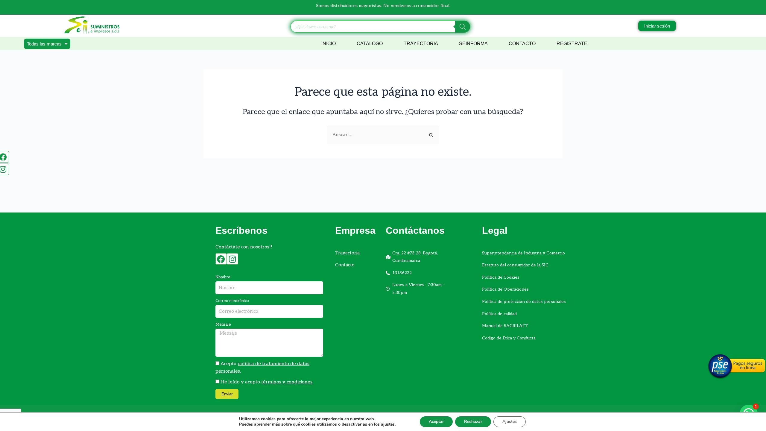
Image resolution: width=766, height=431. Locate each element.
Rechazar (473, 421)
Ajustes (509, 421)
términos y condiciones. (287, 382)
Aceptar (436, 421)
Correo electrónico (232, 300)
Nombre (222, 277)
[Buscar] (462, 27)
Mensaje (223, 324)
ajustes (388, 424)
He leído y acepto (267, 382)
